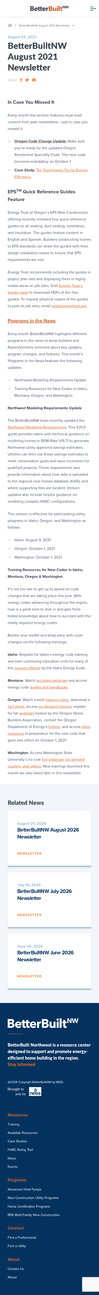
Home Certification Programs (29, 1206)
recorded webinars (52, 680)
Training (13, 1124)
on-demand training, (55, 706)
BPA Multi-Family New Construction (34, 1215)
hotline (54, 726)
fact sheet (16, 706)
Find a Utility (17, 1246)
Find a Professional (22, 1238)
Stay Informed (21, 1064)
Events (13, 1167)
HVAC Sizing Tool (20, 1150)
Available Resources (23, 1133)
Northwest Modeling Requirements (37, 427)
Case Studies (17, 1141)
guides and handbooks (49, 687)
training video (56, 699)
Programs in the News (32, 321)
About (12, 1277)
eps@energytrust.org (68, 306)
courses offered (27, 668)
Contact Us (16, 1269)
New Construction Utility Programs (33, 1198)
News (12, 1158)
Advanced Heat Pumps (25, 1189)
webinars (26, 713)
